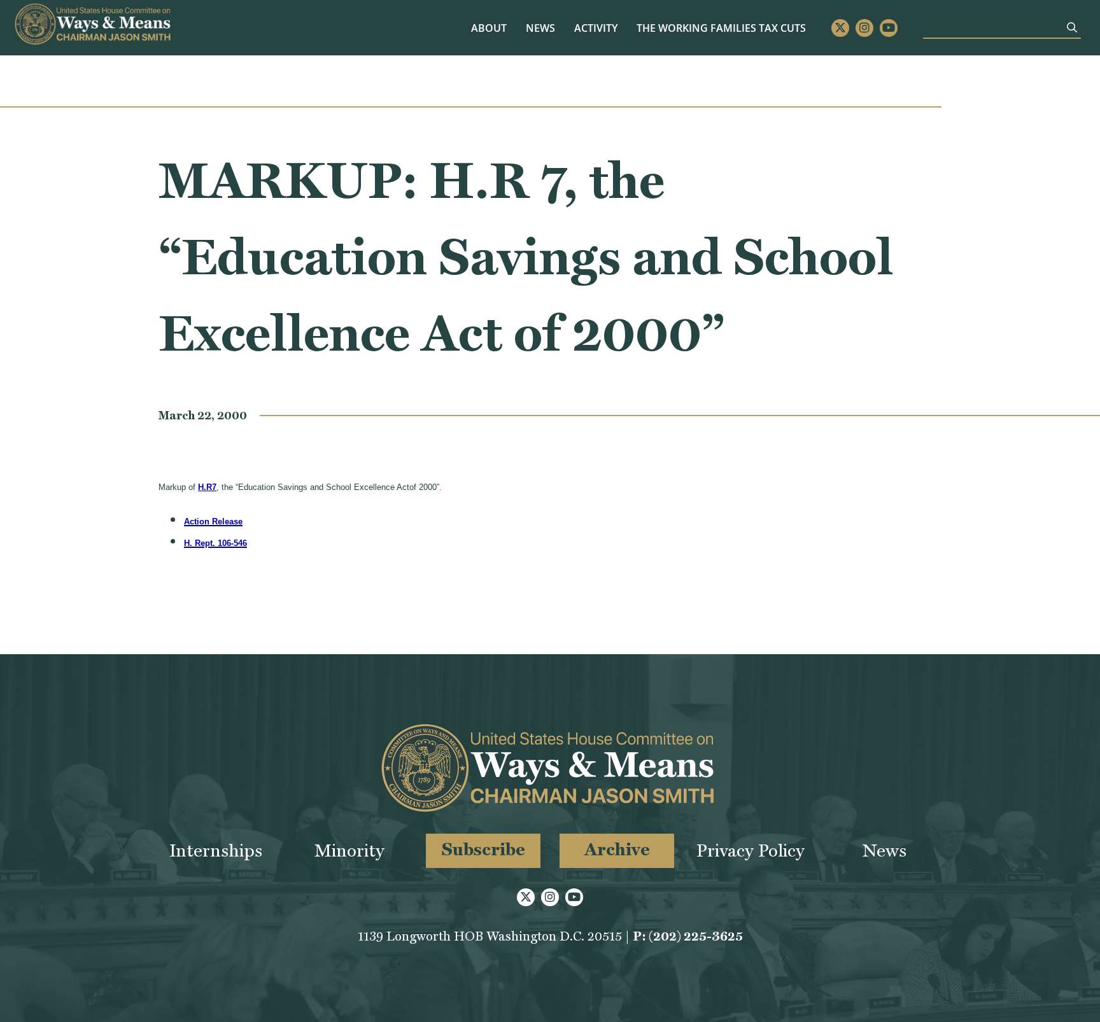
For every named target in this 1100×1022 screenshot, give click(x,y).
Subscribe (483, 849)
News (540, 28)
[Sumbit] (1072, 27)
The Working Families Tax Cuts (721, 28)
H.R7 (207, 487)
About (489, 28)
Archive (617, 849)
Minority (349, 850)
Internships (215, 850)
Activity (595, 28)
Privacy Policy (750, 850)
